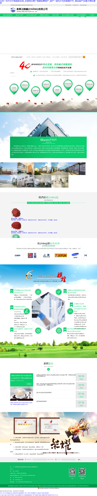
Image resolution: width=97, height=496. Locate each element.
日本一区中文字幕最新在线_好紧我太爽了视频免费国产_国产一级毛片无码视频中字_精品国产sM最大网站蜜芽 (24, 493)
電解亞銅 (33, 57)
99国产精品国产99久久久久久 (51, 495)
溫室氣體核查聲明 (41, 401)
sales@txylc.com (19, 479)
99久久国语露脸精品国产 (27, 495)
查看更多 (48, 159)
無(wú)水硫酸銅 (55, 57)
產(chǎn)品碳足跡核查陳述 (44, 392)
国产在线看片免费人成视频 (39, 495)
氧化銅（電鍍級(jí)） (46, 57)
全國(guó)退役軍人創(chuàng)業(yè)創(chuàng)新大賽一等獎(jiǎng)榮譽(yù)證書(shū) (21, 378)
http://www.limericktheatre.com (25, 481)
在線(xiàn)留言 (75, 5)
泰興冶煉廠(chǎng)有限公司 (21, 5)
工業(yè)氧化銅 (63, 57)
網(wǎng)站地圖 (83, 5)
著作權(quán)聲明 (60, 485)
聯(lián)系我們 (68, 5)
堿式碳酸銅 (38, 57)
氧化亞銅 (28, 57)
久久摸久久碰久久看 (4, 495)
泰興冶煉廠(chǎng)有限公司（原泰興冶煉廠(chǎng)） (25, 146)
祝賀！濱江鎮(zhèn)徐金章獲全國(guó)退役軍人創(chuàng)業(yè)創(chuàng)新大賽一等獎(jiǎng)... (55, 384)
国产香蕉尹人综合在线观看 (15, 495)
